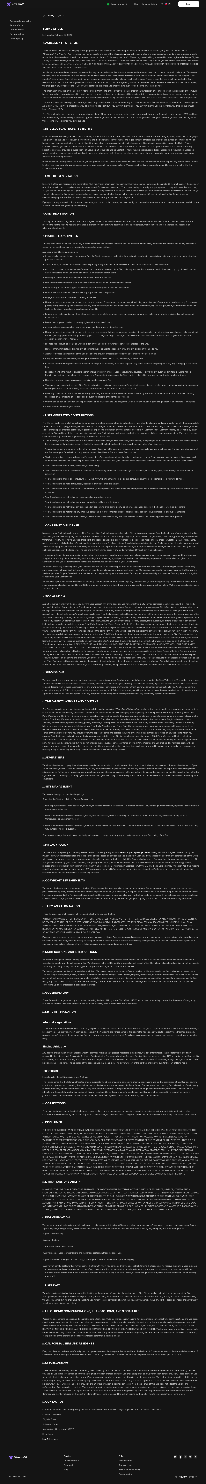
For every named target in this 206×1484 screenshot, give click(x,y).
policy (125, 1474)
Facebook (180, 1456)
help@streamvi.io (50, 1439)
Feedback (68, 1465)
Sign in (189, 4)
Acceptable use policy (21, 21)
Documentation (149, 4)
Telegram (195, 1456)
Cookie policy (16, 38)
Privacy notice (17, 34)
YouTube (190, 1456)
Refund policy (17, 29)
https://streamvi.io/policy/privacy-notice (130, 852)
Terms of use (16, 25)
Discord (175, 1456)
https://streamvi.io (122, 54)
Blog (136, 4)
